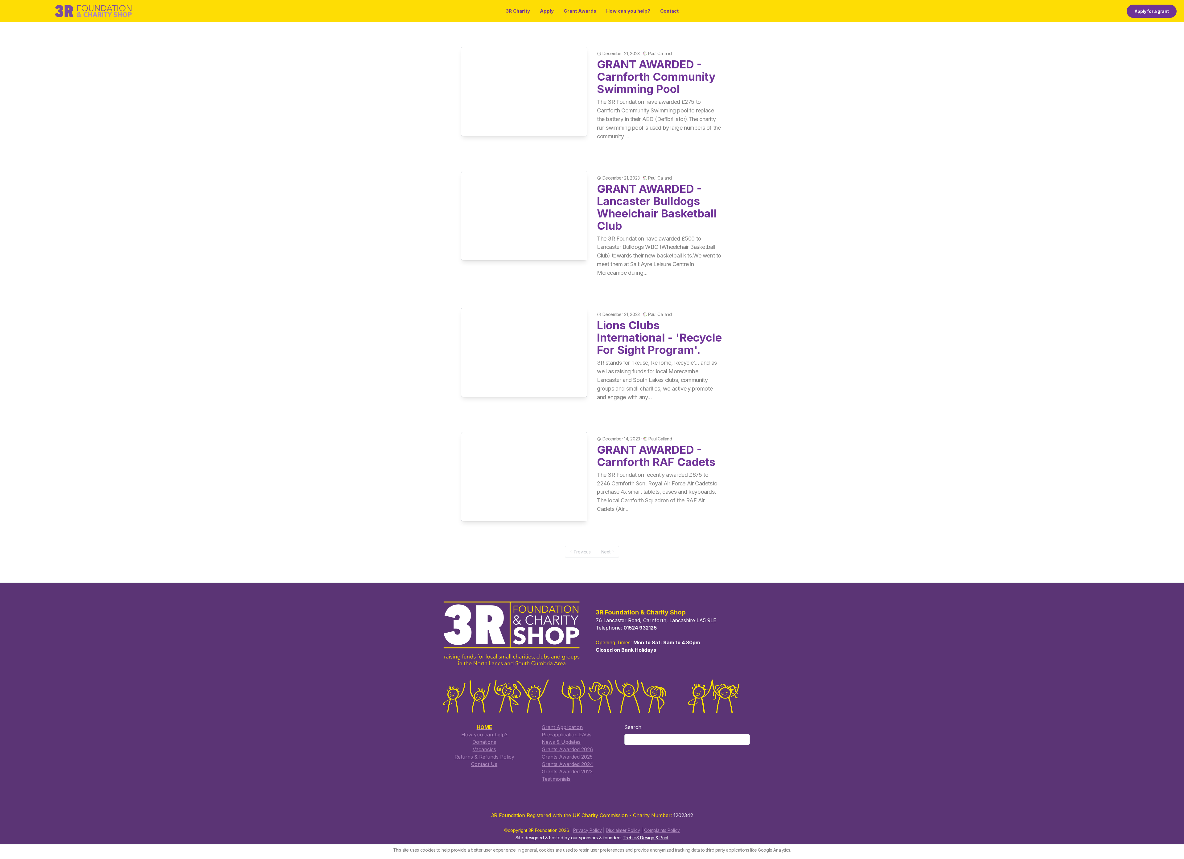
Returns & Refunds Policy (484, 757)
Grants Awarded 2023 (567, 771)
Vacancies (484, 749)
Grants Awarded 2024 (567, 764)
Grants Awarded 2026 (567, 749)
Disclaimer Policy (623, 830)
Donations (484, 742)
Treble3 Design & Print (645, 837)
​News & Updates (561, 742)
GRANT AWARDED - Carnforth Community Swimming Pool (656, 76)
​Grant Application (562, 727)
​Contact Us (484, 764)
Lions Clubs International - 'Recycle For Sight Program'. (659, 337)
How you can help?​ (484, 734)
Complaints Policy (662, 830)
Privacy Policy (587, 830)
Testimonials (556, 779)
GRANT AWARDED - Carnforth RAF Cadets (656, 456)
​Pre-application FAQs (566, 734)
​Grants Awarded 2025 (567, 757)
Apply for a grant (1151, 11)
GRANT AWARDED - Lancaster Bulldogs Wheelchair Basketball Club (657, 207)
